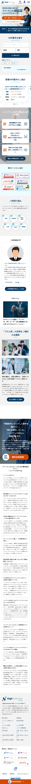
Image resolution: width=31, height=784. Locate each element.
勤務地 (5, 50)
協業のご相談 (20, 740)
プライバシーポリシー (23, 773)
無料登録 (19, 718)
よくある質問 (20, 725)
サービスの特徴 (6, 725)
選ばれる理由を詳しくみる (15, 158)
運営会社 (4, 773)
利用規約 (12, 773)
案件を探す (5, 718)
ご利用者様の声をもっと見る (15, 289)
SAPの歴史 (5, 730)
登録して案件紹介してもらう (15, 18)
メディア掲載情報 (21, 728)
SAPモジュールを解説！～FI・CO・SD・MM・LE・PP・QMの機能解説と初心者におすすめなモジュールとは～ (15, 322)
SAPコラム (5, 728)
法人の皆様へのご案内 (15, 399)
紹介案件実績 (20, 720)
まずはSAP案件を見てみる (14, 21)
